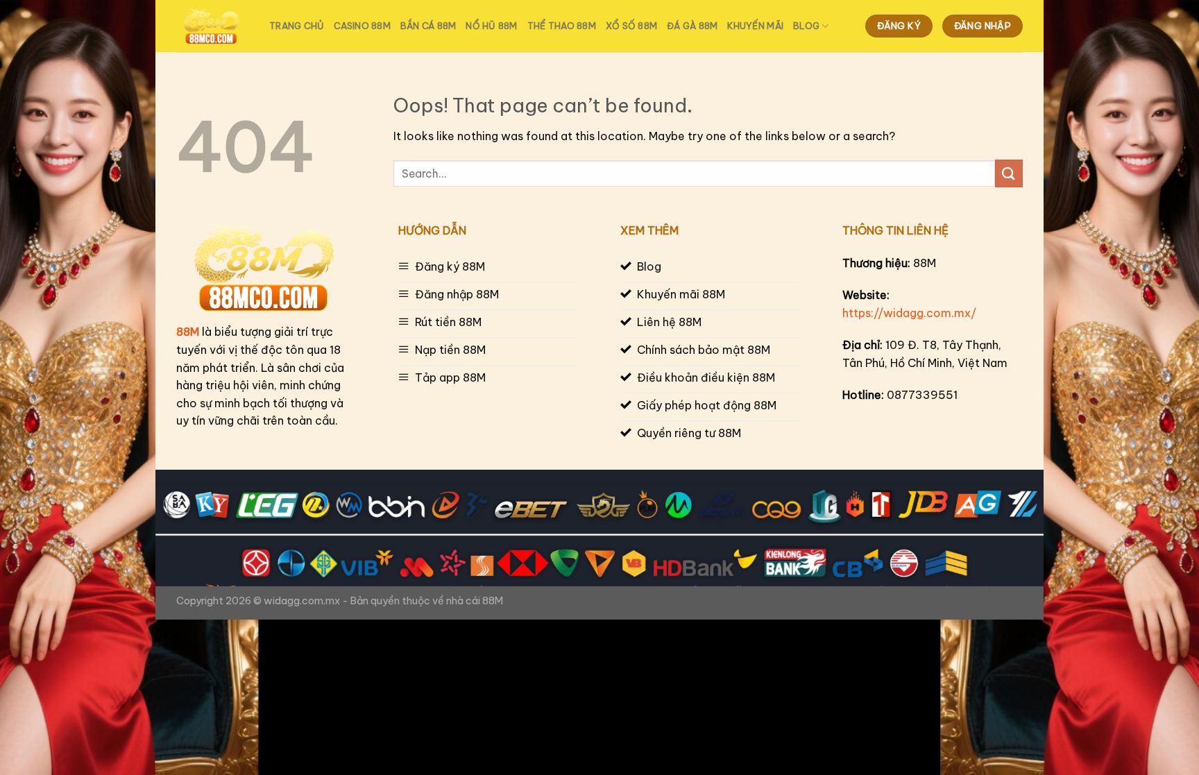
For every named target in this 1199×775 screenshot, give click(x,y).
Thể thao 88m (561, 25)
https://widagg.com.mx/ (909, 313)
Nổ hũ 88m (491, 25)
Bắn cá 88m (428, 25)
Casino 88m (362, 25)
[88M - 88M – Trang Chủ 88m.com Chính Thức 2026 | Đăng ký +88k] (212, 26)
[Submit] (1009, 173)
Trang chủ (296, 25)
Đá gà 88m (692, 25)
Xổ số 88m (631, 25)
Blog (806, 25)
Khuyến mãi (755, 25)
